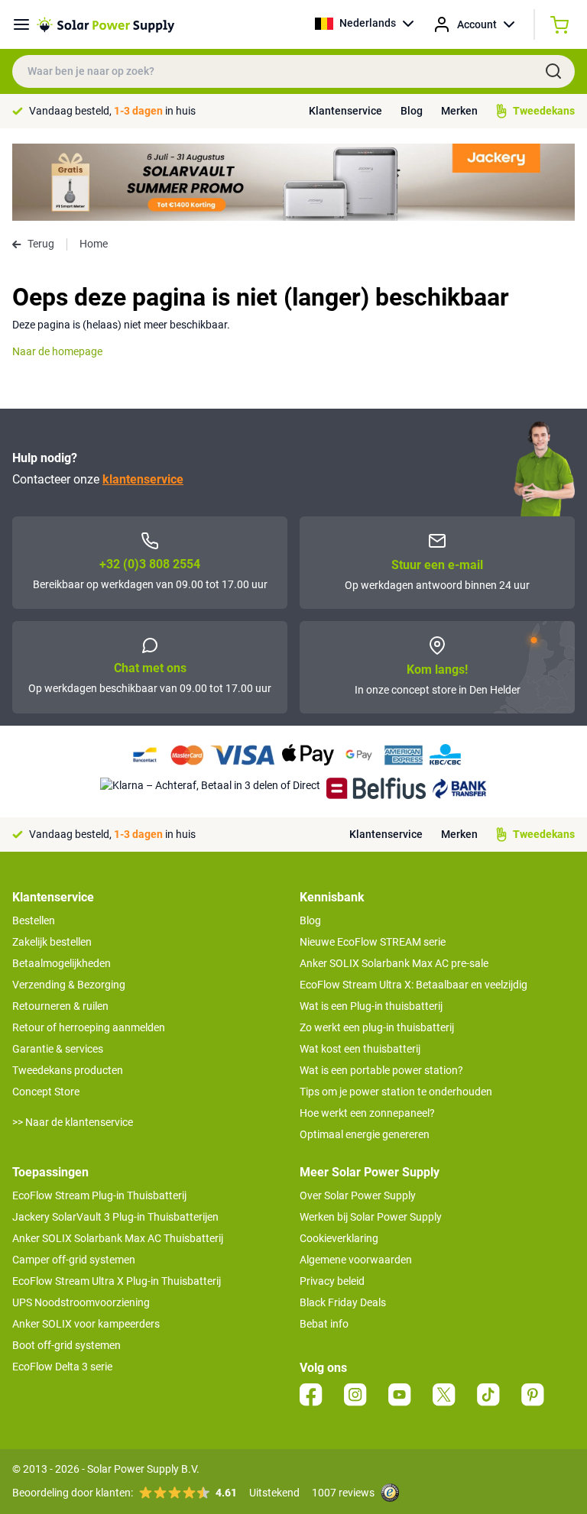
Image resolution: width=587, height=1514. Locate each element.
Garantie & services (57, 1049)
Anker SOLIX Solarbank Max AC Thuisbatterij (117, 1238)
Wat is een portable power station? (381, 1070)
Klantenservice (345, 111)
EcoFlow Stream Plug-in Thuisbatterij (99, 1195)
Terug (41, 244)
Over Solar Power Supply (358, 1195)
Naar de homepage (57, 351)
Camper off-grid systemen (73, 1260)
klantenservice (142, 479)
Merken (459, 111)
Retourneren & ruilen (60, 1006)
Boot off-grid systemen (66, 1345)
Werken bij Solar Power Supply (371, 1217)
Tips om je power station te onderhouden (396, 1091)
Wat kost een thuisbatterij (360, 1049)
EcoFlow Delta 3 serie (62, 1366)
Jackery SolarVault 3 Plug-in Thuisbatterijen (115, 1217)
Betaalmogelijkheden (61, 963)
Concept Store (45, 1091)
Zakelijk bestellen (52, 942)
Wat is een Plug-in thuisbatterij (371, 1006)
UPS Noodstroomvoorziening (81, 1302)
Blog (412, 111)
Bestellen (33, 920)
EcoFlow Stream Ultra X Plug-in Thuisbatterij (116, 1281)
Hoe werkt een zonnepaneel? (367, 1113)
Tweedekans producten (67, 1070)
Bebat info (324, 1324)
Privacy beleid (332, 1281)
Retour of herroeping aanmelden (88, 1027)
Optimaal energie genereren (365, 1134)
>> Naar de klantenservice (72, 1122)
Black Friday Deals (343, 1302)
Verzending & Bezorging (68, 985)
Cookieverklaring (339, 1238)
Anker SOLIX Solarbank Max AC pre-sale (394, 963)
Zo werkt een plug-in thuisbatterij (377, 1027)
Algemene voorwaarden (356, 1260)
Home (93, 244)
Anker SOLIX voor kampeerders (86, 1324)
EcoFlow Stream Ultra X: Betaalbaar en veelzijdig (413, 985)
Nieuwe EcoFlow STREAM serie (373, 942)
